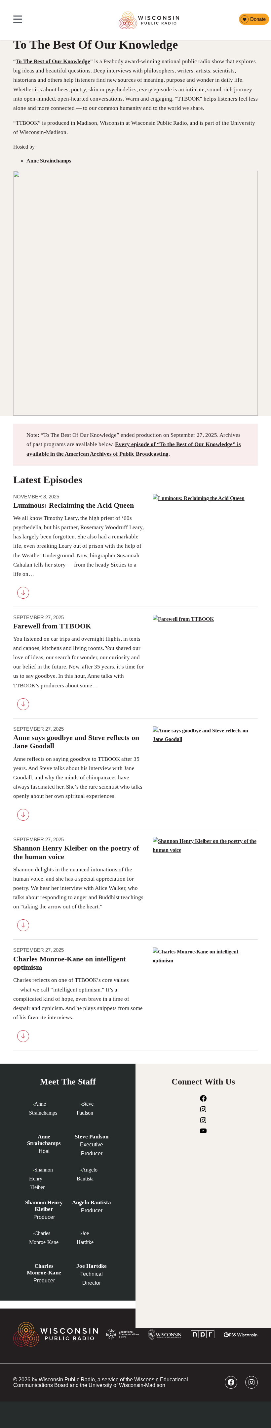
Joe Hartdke (91, 1266)
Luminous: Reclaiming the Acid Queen (73, 505)
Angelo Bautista (91, 1202)
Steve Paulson (91, 1136)
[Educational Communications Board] (123, 1336)
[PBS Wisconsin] (241, 1335)
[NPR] (202, 1336)
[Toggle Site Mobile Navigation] (17, 20)
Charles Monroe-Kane (44, 1269)
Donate (258, 19)
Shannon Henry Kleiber (44, 1205)
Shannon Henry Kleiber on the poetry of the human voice (76, 852)
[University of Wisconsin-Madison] (165, 1335)
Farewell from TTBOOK (52, 626)
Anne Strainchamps (48, 160)
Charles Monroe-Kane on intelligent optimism (69, 963)
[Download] (23, 594)
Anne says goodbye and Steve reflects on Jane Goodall (76, 742)
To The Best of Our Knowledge (53, 61)
